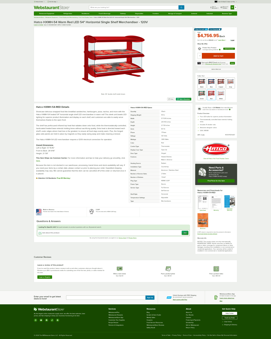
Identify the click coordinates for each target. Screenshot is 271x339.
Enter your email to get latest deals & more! (47, 297)
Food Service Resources (155, 322)
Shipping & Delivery (230, 324)
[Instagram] (35, 320)
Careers (188, 317)
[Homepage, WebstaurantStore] (51, 7)
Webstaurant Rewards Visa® (213, 64)
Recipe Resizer (113, 322)
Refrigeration (68, 13)
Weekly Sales (151, 317)
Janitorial (194, 13)
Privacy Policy (133, 238)
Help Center (39, 1)
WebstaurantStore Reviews (155, 325)
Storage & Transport (175, 13)
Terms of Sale (166, 335)
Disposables (139, 13)
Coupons (150, 320)
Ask (185, 233)
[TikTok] (52, 320)
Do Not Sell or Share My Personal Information (222, 335)
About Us (189, 312)
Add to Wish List (216, 69)
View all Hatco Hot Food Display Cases (216, 158)
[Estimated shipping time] (229, 109)
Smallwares (85, 13)
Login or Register (44, 277)
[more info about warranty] (219, 50)
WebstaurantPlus (114, 312)
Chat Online (228, 322)
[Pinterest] (57, 320)
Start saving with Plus (180, 299)
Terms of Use (122, 238)
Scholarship (190, 322)
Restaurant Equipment (46, 13)
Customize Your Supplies (117, 320)
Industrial (210, 13)
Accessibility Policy (199, 335)
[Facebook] (46, 320)
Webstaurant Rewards (116, 315)
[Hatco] (216, 149)
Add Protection (229, 48)
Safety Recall (151, 327)
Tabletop (123, 13)
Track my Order (230, 318)
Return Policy (190, 327)
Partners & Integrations (116, 325)
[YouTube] (41, 320)
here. (38, 161)
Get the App (52, 1)
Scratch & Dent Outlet (154, 315)
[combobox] (133, 7)
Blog (148, 312)
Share (172, 99)
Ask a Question (185, 99)
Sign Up (150, 298)
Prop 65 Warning (63, 178)
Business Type (227, 13)
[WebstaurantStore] (60, 309)
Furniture (156, 13)
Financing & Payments (193, 320)
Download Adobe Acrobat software (207, 234)
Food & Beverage (104, 13)
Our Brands (190, 315)
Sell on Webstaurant (192, 325)
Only (198, 32)
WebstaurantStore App (116, 317)
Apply (233, 63)
